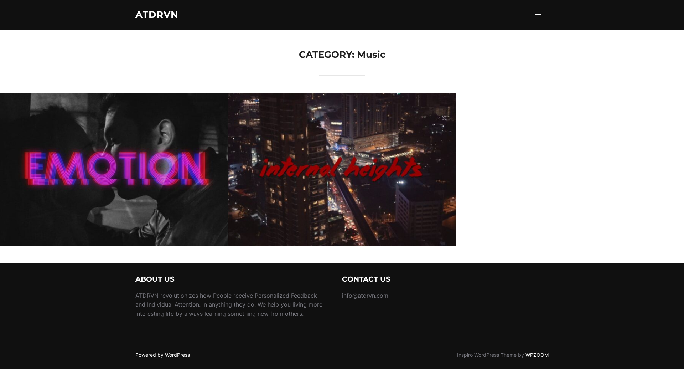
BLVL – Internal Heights (342, 169)
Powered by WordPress (162, 355)
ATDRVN (156, 14)
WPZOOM (537, 355)
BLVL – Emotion (114, 169)
